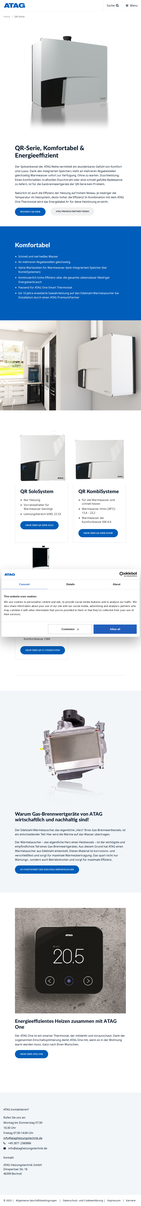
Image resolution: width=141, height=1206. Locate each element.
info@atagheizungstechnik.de (27, 1148)
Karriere (130, 1200)
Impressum (114, 1200)
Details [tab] (70, 584)
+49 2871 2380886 (19, 1143)
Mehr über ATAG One (31, 1054)
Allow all (115, 628)
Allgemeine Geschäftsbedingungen (36, 1200)
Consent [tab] (24, 584)
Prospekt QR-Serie (30, 212)
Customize (68, 628)
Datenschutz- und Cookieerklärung (83, 1200)
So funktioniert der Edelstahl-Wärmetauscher (47, 870)
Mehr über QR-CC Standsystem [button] (42, 650)
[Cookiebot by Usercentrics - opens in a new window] (122, 574)
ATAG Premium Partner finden (72, 211)
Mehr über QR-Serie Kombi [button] (98, 533)
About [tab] (116, 584)
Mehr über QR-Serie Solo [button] (39, 525)
